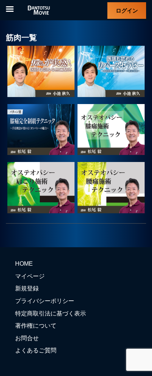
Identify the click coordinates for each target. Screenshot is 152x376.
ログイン (127, 10)
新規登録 (27, 288)
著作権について (35, 325)
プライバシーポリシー (44, 301)
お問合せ (27, 338)
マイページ (30, 276)
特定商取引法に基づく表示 (50, 313)
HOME (24, 264)
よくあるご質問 (35, 350)
